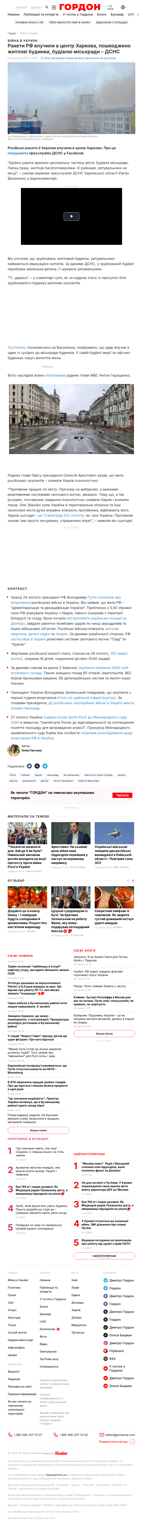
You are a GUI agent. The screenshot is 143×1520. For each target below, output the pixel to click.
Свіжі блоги (85, 950)
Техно (12, 1325)
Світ (11, 1302)
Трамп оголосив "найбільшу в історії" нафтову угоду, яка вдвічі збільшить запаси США (38, 970)
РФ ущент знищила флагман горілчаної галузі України (98, 973)
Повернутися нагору (113, 1441)
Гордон (12, 33)
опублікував (55, 375)
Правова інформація (22, 1394)
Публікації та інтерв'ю (41, 14)
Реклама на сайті (20, 1386)
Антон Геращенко (63, 780)
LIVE (43, 1321)
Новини (13, 14)
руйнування (29, 780)
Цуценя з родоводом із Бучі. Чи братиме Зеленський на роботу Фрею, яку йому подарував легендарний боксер (70, 921)
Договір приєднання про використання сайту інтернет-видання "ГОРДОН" (54, 1418)
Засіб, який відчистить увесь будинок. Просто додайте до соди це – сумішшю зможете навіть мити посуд (42, 1209)
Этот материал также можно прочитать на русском (80, 58)
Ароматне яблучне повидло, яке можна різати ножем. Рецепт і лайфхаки (38, 1171)
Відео (43, 1344)
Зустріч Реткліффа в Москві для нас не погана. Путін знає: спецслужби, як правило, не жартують (103, 1001)
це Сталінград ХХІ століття (61, 515)
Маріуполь (79, 1325)
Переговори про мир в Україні (69, 22)
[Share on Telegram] (45, 766)
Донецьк (78, 1302)
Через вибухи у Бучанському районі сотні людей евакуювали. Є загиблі (37, 1004)
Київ (74, 1280)
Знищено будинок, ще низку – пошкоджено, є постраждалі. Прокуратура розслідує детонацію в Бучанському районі (38, 1021)
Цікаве (12, 1355)
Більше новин (38, 1130)
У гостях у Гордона (78, 14)
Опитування (48, 1351)
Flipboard (116, 1351)
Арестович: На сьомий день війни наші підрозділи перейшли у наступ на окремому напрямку (69, 855)
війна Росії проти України (99, 775)
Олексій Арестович (88, 780)
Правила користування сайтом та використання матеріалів (54, 1384)
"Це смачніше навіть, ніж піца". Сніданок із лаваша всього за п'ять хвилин (40, 1152)
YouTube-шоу (49, 1359)
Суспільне (16, 347)
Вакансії (13, 1371)
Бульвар (117, 14)
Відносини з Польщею (112, 22)
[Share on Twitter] (37, 766)
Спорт (12, 1310)
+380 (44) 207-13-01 (28, 1435)
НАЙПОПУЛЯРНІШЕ (89, 1154)
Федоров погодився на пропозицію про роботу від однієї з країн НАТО (106, 1241)
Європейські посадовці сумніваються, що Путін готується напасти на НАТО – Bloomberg (37, 1069)
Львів (75, 1287)
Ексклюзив (47, 1329)
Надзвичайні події (20, 1340)
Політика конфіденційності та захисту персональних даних (53, 1400)
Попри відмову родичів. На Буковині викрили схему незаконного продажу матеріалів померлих (33, 1118)
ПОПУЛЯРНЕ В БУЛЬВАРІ (28, 1139)
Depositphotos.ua (56, 1474)
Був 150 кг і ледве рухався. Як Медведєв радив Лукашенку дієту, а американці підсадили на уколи (107, 1205)
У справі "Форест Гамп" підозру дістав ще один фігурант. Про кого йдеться (37, 1037)
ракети (122, 775)
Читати (122, 795)
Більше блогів (104, 1033)
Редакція (14, 1379)
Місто (75, 1273)
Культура (14, 1317)
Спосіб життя (17, 1332)
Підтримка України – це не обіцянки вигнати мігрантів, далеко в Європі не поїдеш (104, 1019)
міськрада (53, 775)
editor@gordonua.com (120, 1435)
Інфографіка (16, 1347)
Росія (13, 775)
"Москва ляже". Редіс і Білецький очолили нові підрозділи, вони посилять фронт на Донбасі (105, 1167)
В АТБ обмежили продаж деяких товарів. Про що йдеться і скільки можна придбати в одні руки (38, 1085)
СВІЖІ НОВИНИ (20, 956)
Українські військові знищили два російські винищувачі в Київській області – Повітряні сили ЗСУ (114, 855)
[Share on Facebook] (29, 766)
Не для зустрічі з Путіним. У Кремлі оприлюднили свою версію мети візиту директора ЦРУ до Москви (107, 1186)
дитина (45, 780)
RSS (112, 1359)
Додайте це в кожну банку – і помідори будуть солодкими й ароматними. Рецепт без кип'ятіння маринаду (27, 919)
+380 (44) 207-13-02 (73, 1435)
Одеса (76, 1295)
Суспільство (76, 935)
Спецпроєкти (49, 1366)
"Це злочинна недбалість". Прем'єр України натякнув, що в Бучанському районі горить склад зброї (34, 1102)
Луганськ (78, 1332)
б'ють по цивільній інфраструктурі (87, 698)
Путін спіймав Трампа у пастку (100, 986)
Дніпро (77, 1317)
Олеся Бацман (120, 1335)
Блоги (101, 14)
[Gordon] (79, 7)
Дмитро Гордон (121, 1280)
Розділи (45, 1273)
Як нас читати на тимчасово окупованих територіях (19, 1407)
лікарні (61, 634)
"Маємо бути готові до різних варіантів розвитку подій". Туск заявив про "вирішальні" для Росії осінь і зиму (34, 1052)
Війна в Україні (29, 33)
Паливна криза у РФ (29, 22)
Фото (43, 1336)
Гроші (12, 1295)
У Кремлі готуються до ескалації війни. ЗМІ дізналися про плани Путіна (105, 1224)
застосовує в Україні (28, 639)
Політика (14, 1287)
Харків (38, 775)
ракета (13, 780)
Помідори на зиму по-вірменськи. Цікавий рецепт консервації (39, 1226)
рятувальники (71, 775)
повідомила (18, 153)
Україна (25, 775)
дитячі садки (39, 634)
